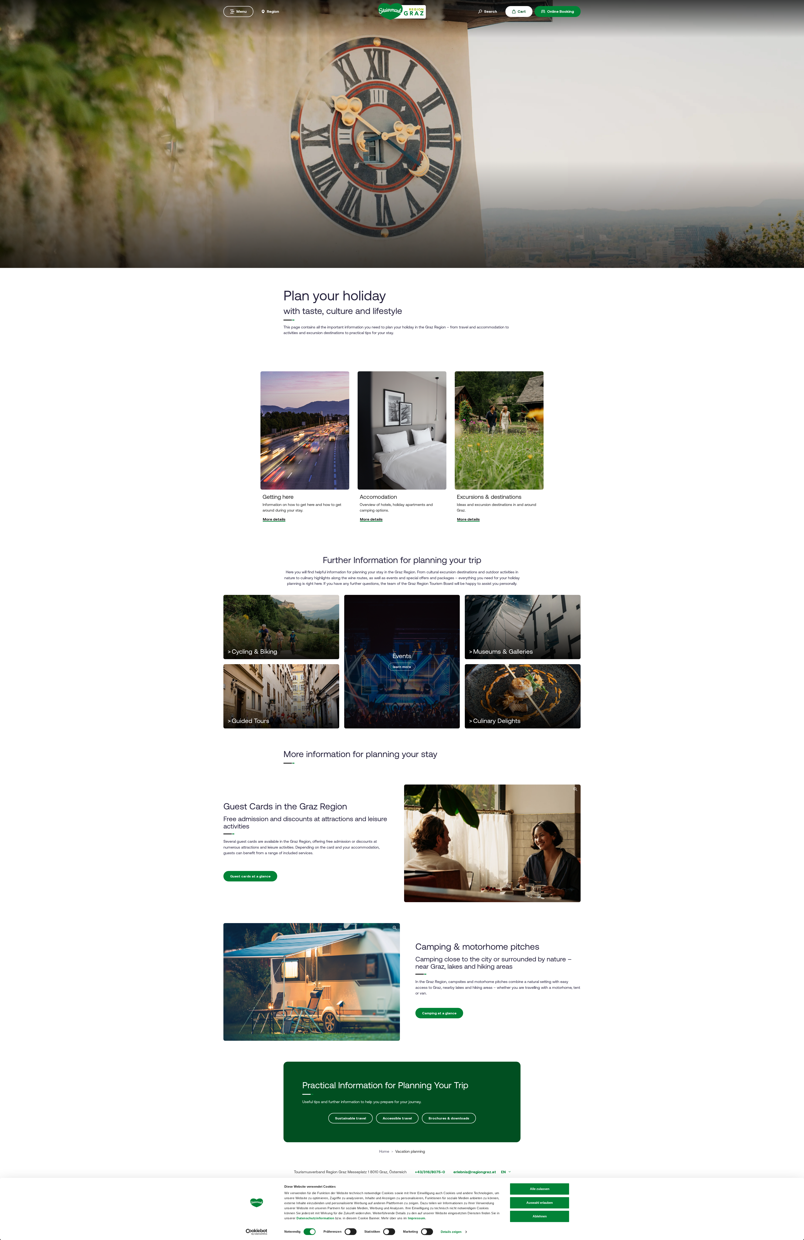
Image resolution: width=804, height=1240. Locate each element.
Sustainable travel (350, 1118)
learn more (402, 667)
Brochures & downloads (449, 1118)
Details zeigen (451, 1232)
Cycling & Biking (252, 651)
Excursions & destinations (489, 497)
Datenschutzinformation (315, 1218)
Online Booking (560, 11)
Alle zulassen (539, 1189)
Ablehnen (540, 1216)
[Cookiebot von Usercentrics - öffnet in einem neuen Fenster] (256, 1232)
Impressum (416, 1218)
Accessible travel (397, 1118)
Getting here (278, 497)
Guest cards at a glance (250, 876)
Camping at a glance (439, 1013)
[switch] (351, 1231)
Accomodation (378, 497)
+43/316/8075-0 (430, 1172)
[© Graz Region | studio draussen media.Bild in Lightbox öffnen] (492, 843)
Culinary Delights (495, 720)
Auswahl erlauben (539, 1202)
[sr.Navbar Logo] (402, 11)
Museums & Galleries (501, 651)
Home (384, 1151)
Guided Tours (248, 720)
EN (504, 1172)
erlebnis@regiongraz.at (474, 1172)
